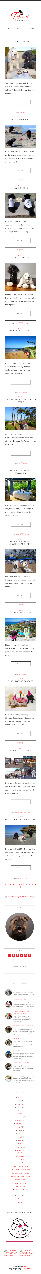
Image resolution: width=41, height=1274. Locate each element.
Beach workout (21, 119)
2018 (18, 1104)
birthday (20, 743)
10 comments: (20, 742)
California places (19, 812)
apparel (22, 250)
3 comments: (21, 604)
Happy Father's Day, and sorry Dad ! (22, 1012)
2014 (18, 1199)
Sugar (29, 812)
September (19, 1123)
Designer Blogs (26, 1269)
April (20, 1140)
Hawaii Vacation (21, 613)
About (19, 28)
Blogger (25, 1266)
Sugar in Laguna (20, 751)
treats (24, 112)
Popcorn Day (21, 258)
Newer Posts (29, 885)
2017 (18, 1107)
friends (25, 812)
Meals (26, 743)
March (20, 1143)
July (19, 1130)
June (20, 1133)
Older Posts (11, 885)
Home (7, 28)
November (20, 1117)
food (21, 112)
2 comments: (21, 322)
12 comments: (20, 249)
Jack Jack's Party (20, 1050)
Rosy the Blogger (21, 988)
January (20, 1150)
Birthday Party (19, 1074)
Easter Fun (18, 1038)
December (20, 1113)
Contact (32, 28)
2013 (19, 1202)
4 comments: (21, 179)
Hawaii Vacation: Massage (20, 1173)
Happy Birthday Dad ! (22, 1062)
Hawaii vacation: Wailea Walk (20, 1169)
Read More (20, 102)
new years (24, 878)
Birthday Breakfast (21, 681)
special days (26, 323)
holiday (20, 878)
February (20, 1147)
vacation (25, 392)
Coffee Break (20, 41)
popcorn (21, 323)
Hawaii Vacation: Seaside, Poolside (21, 1176)
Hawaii (20, 392)
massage (22, 534)
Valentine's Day (20, 1000)
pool (24, 605)
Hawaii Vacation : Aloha (21, 331)
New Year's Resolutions (20, 819)
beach (22, 180)
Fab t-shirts (21, 188)
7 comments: (21, 391)
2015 (18, 1195)
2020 (19, 1097)
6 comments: (21, 111)
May (19, 1137)
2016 (18, 1111)
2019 (19, 1101)
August (20, 1127)
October (20, 1120)
